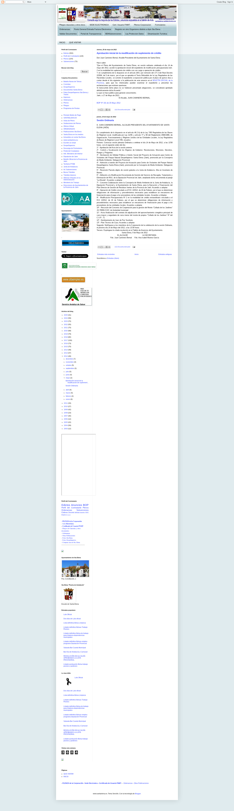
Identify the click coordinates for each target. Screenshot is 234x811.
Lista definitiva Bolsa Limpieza (75, 623)
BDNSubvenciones (113, 34)
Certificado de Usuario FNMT (72, 526)
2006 (66, 419)
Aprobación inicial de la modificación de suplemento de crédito (129, 53)
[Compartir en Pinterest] (109, 109)
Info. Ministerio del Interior (73, 154)
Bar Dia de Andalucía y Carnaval (75, 652)
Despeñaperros (69, 87)
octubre (69, 365)
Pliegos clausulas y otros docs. (72, 25)
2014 (66, 350)
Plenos (66, 59)
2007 (66, 416)
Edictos (66, 53)
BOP (86, 505)
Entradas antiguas (165, 254)
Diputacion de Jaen (71, 157)
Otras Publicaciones (68, 535)
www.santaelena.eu (71, 140)
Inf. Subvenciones (70, 170)
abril (67, 390)
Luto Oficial (68, 614)
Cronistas (67, 84)
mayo (68, 378)
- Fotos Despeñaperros (68, 540)
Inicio (137, 254)
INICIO (62, 42)
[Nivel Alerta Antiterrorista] (76, 205)
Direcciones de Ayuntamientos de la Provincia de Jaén (76, 186)
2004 (66, 425)
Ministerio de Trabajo (71, 183)
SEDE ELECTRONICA (99, 25)
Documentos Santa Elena (73, 90)
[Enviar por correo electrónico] (99, 109)
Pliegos (66, 105)
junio (68, 375)
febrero (69, 396)
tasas (69, 515)
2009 (66, 410)
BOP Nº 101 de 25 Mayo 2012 (108, 103)
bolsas (77, 512)
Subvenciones (69, 61)
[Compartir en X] (104, 109)
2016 (66, 343)
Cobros (64, 512)
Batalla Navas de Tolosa (72, 81)
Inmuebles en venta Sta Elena (75, 137)
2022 (66, 324)
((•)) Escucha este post (122, 109)
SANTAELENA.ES (70, 118)
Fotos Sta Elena (67, 538)
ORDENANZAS (69, 129)
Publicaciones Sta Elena (73, 132)
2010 (66, 406)
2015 (66, 347)
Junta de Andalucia (71, 167)
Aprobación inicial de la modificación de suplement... (77, 382)
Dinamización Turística (157, 34)
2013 (66, 353)
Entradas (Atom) (113, 258)
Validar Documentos (68, 34)
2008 (66, 413)
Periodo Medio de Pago (72, 115)
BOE (87, 512)
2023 (66, 321)
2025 (66, 315)
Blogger (138, 794)
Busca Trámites (69, 172)
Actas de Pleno (69, 121)
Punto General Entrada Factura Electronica (92, 29)
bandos (82, 512)
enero (68, 399)
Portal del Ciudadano (71, 151)
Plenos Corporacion (142, 25)
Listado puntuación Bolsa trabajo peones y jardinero (76, 665)
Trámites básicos (70, 175)
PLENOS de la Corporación (72, 783)
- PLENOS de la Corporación (71, 521)
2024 (66, 318)
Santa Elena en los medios (73, 134)
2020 (66, 331)
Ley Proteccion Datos (134, 34)
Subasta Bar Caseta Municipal (75, 648)
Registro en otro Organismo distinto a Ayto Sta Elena (137, 29)
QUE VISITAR (75, 42)
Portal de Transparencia (91, 34)
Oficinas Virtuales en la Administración (72, 179)
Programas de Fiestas (72, 108)
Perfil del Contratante (71, 56)
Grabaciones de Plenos (72, 123)
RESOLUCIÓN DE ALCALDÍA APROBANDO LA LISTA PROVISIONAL (74, 658)
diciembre (70, 359)
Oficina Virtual (69, 126)
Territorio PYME (69, 164)
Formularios (160, 25)
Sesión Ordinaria (105, 120)
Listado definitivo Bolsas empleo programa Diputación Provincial (75, 642)
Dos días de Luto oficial (72, 619)
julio (67, 372)
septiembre (70, 368)
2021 (66, 328)
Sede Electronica (91, 783)
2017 (66, 340)
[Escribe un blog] (101, 109)
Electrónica (70, 524)
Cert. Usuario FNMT (121, 25)
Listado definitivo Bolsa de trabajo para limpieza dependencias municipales (76, 635)
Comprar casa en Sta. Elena (71, 542)
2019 (66, 334)
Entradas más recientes (106, 254)
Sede (64, 524)
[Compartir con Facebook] (106, 109)
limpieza (64, 515)
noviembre (70, 362)
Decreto (71, 512)
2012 (66, 356)
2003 (66, 429)
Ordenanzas (64, 29)
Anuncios (76, 505)
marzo (68, 393)
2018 (66, 337)
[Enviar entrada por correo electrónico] (133, 109)
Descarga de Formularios (73, 148)
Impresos (67, 97)
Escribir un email (70, 143)
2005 (66, 422)
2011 (66, 403)
